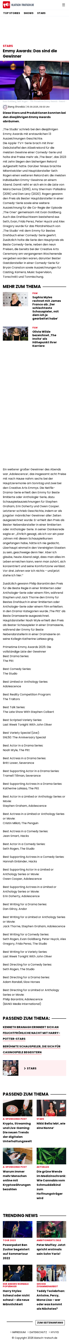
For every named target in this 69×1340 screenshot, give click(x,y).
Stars (41, 13)
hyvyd (55, 1332)
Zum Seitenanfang (50, 1322)
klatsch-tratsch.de (45, 1338)
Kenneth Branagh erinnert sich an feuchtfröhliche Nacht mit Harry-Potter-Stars (31, 1033)
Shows (28, 13)
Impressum (19, 1332)
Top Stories (11, 13)
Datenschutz (38, 1332)
